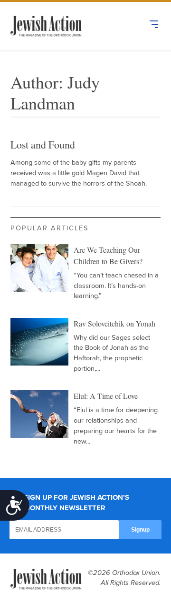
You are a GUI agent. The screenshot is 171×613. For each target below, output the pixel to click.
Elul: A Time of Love (106, 396)
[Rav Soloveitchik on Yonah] (39, 342)
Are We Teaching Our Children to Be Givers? (108, 255)
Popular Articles (49, 228)
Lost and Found (42, 144)
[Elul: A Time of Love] (39, 414)
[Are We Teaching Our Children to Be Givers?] (39, 268)
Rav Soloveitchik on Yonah (114, 323)
